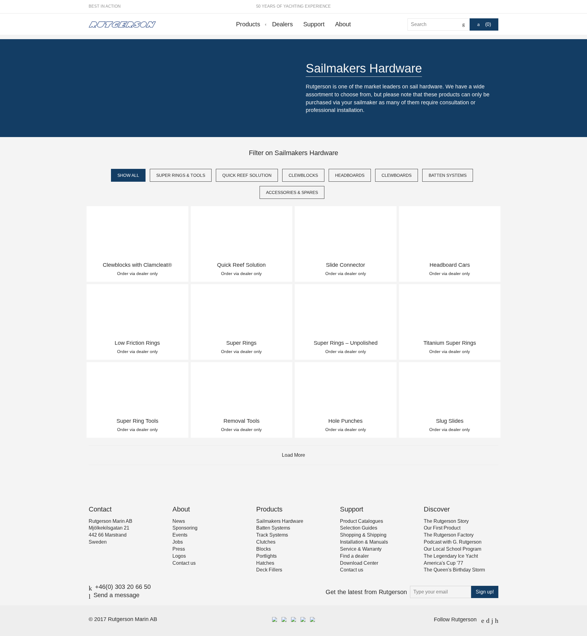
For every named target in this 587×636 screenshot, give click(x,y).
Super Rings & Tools (180, 175)
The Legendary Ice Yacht (451, 556)
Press (178, 549)
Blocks (263, 549)
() (488, 24)
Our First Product (442, 527)
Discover (437, 509)
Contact (100, 509)
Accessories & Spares (292, 192)
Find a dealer (354, 556)
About (343, 24)
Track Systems (272, 534)
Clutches (265, 542)
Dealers (282, 24)
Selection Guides (358, 527)
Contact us (184, 563)
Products (248, 24)
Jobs (177, 542)
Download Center (359, 563)
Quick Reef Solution (246, 175)
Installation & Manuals (364, 542)
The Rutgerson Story (446, 521)
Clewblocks (303, 175)
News (178, 521)
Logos (179, 556)
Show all (128, 175)
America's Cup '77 (443, 563)
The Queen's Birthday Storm (454, 569)
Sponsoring (185, 527)
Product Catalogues (361, 521)
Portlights (266, 556)
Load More (293, 455)
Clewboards (397, 175)
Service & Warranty (361, 549)
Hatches (265, 563)
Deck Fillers (269, 569)
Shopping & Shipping (363, 534)
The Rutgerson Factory (449, 534)
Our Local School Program (452, 549)
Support (314, 24)
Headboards (349, 175)
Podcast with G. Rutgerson (453, 542)
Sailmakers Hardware (279, 521)
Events (179, 534)
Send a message (116, 595)
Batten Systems (448, 175)
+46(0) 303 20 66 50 (123, 586)
